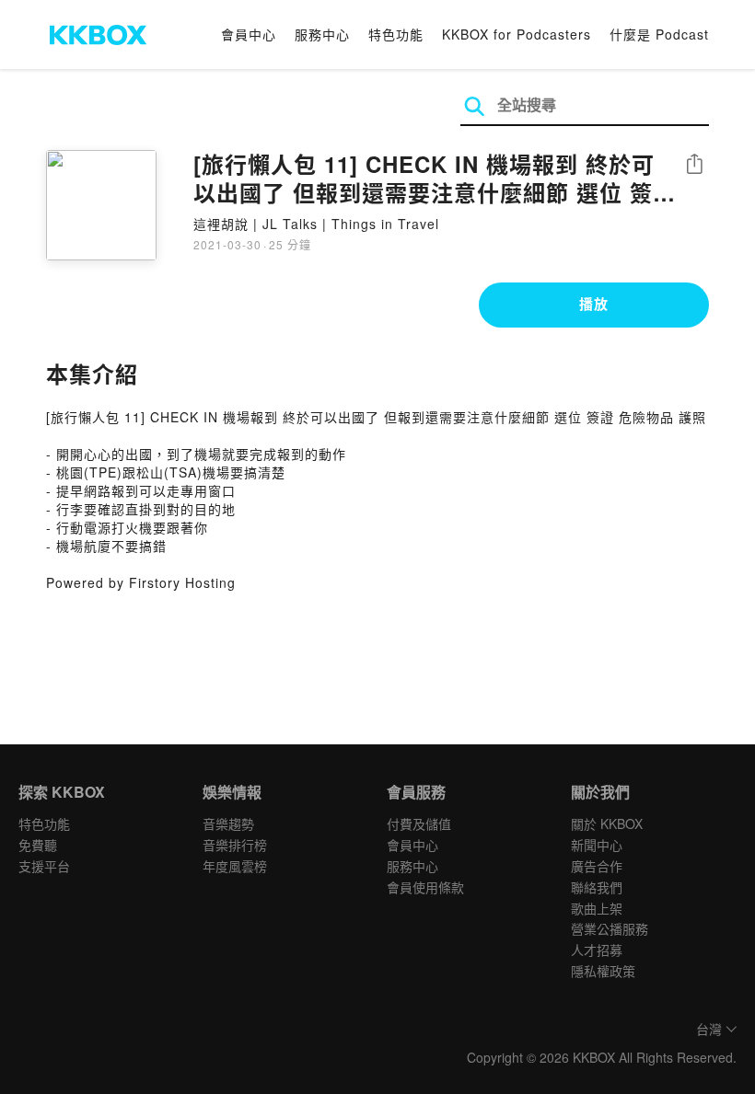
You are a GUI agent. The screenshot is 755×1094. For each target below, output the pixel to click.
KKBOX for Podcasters (516, 34)
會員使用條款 (425, 887)
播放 (594, 304)
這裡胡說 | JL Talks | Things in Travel (316, 223)
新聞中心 (596, 844)
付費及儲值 (419, 823)
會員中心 (248, 34)
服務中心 (322, 34)
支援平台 (44, 866)
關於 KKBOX (607, 823)
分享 (694, 165)
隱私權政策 (603, 971)
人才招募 (596, 949)
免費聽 (37, 844)
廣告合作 (596, 866)
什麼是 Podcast (659, 34)
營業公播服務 (609, 928)
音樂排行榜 (235, 844)
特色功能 (396, 34)
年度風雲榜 (235, 866)
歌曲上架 (596, 908)
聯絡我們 (596, 887)
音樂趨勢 (228, 823)
